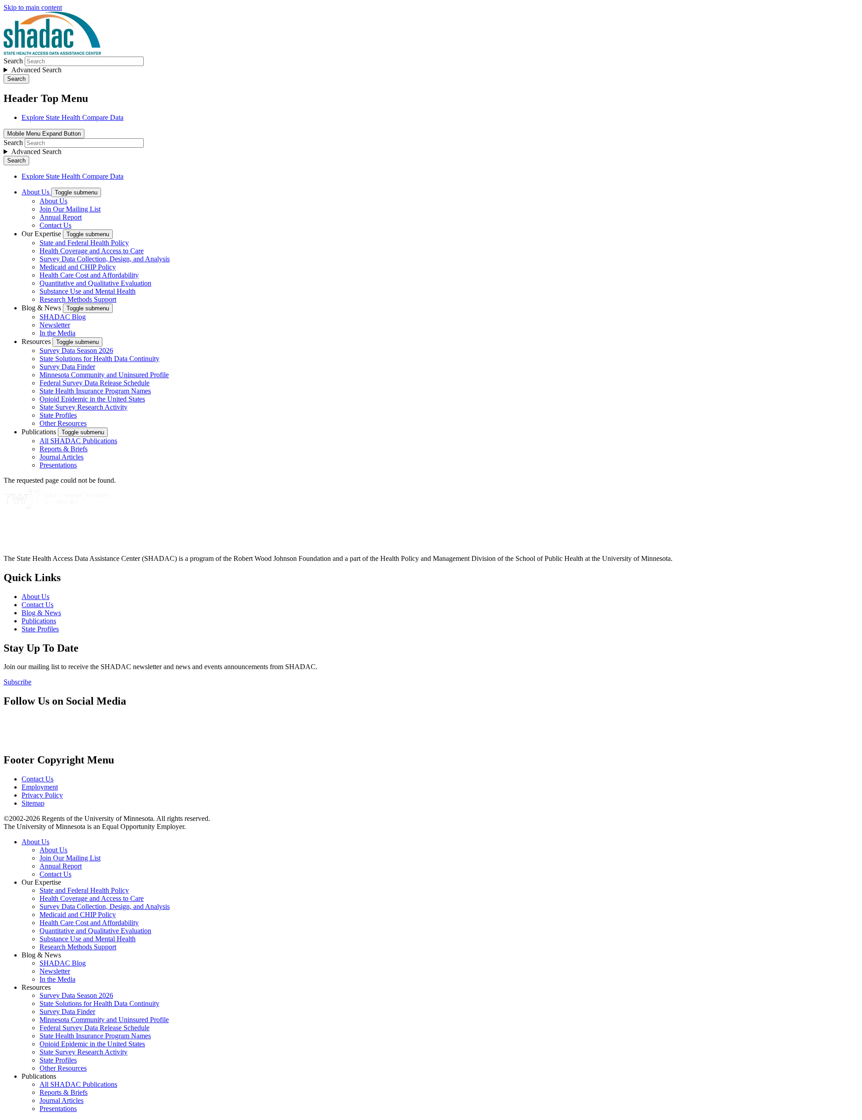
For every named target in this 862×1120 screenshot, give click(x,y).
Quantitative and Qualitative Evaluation (95, 283)
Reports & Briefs (64, 449)
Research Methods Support (78, 299)
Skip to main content (33, 7)
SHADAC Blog (63, 317)
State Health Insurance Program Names (95, 391)
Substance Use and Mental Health (88, 291)
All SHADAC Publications (78, 441)
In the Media (57, 333)
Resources (37, 341)
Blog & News (42, 308)
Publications (40, 432)
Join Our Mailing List (70, 209)
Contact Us (55, 225)
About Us (36, 192)
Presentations (58, 465)
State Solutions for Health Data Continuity (99, 358)
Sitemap (33, 803)
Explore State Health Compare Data (72, 117)
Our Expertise (42, 234)
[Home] (52, 52)
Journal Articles (62, 457)
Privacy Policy (42, 795)
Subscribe (17, 682)
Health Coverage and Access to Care (92, 251)
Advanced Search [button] (36, 70)
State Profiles (58, 415)
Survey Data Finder (67, 366)
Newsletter (55, 325)
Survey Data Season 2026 (76, 350)
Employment (40, 787)
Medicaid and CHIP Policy (78, 267)
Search (13, 61)
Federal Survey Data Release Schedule (95, 383)
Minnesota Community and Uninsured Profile (104, 375)
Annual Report (61, 217)
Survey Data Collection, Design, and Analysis (105, 259)
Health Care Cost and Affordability (89, 275)
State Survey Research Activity (84, 407)
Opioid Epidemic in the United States (92, 399)
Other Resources (63, 423)
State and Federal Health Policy (84, 243)
